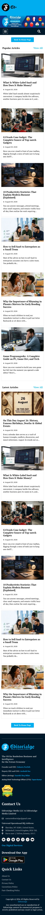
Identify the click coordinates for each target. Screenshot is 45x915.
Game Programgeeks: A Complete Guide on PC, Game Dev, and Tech (21, 357)
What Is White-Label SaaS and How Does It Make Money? (19, 84)
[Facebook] (3, 839)
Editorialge (22, 901)
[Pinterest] (13, 839)
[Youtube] (32, 839)
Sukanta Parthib (23, 767)
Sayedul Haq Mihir (22, 775)
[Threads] (27, 839)
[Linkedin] (18, 839)
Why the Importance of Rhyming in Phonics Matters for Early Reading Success (22, 304)
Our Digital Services (12, 845)
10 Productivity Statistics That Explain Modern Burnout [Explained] (19, 194)
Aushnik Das (25, 771)
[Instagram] (23, 839)
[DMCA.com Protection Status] (7, 796)
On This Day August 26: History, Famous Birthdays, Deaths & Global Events (22, 423)
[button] (5, 31)
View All (38, 47)
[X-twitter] (8, 839)
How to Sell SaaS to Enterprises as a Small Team (21, 248)
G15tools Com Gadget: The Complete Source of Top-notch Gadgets (19, 140)
